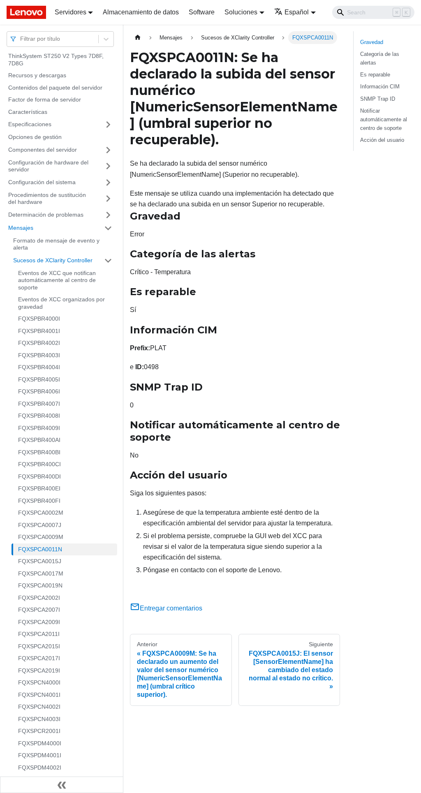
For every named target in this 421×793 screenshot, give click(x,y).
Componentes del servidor (42, 149)
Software (202, 12)
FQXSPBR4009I (39, 428)
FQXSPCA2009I (39, 622)
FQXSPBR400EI (39, 488)
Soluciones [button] (240, 12)
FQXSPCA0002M (40, 512)
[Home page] (138, 37)
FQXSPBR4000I (39, 318)
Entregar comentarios (171, 608)
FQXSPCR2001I (39, 731)
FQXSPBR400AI (39, 440)
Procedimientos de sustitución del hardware (47, 199)
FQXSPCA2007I (39, 609)
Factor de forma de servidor (44, 99)
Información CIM (380, 86)
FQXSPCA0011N (40, 549)
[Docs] (25, 12)
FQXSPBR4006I (39, 391)
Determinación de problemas (45, 214)
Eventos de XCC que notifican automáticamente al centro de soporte (57, 280)
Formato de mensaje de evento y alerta (56, 244)
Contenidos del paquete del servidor (55, 87)
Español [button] (297, 12)
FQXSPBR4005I (39, 379)
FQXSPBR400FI (39, 500)
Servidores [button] (70, 12)
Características (27, 112)
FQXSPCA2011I (39, 634)
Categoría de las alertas (379, 58)
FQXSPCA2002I (39, 597)
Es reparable (375, 75)
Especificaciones (29, 124)
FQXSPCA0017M (40, 573)
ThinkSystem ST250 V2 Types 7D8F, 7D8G (56, 60)
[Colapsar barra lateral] (61, 785)
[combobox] (21, 39)
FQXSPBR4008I (39, 415)
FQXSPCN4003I (39, 719)
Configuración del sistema (42, 182)
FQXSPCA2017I (39, 658)
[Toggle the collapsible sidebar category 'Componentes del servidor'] (108, 150)
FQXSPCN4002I (39, 706)
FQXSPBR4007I (39, 403)
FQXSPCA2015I (39, 646)
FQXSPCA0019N (40, 585)
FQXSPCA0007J (39, 525)
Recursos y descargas (37, 75)
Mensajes (20, 227)
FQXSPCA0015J (39, 561)
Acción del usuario (382, 140)
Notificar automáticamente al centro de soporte (383, 119)
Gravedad (371, 42)
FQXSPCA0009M (40, 537)
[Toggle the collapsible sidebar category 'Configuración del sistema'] (108, 182)
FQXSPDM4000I (39, 743)
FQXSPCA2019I (39, 670)
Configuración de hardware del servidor (48, 166)
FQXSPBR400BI (39, 452)
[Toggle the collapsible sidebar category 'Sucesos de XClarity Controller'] (108, 260)
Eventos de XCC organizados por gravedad (61, 303)
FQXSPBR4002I (39, 343)
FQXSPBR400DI (39, 476)
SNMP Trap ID (377, 99)
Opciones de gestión (35, 137)
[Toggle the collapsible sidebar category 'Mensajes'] (108, 228)
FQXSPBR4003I (39, 355)
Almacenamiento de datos (141, 12)
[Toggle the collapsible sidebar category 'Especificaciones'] (108, 124)
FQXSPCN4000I (39, 682)
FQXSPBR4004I (39, 367)
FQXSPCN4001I (39, 694)
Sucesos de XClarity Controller (53, 260)
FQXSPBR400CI (39, 464)
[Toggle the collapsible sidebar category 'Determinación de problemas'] (108, 215)
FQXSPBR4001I (39, 331)
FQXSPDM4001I (39, 755)
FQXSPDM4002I (39, 767)
